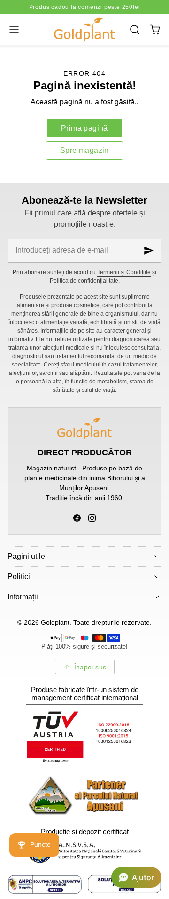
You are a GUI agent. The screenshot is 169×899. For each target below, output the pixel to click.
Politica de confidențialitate (84, 281)
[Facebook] (76, 517)
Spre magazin (84, 150)
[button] (14, 29)
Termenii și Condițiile (124, 272)
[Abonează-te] (149, 250)
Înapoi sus (90, 667)
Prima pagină (84, 128)
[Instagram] (92, 517)
